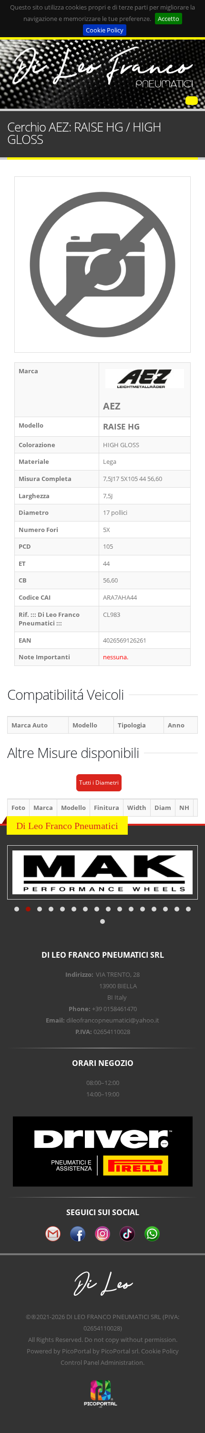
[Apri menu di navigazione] (191, 100)
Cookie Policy (104, 30)
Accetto (168, 18)
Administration (122, 1362)
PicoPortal (76, 1351)
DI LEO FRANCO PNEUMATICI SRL (113, 1316)
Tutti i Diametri (99, 782)
